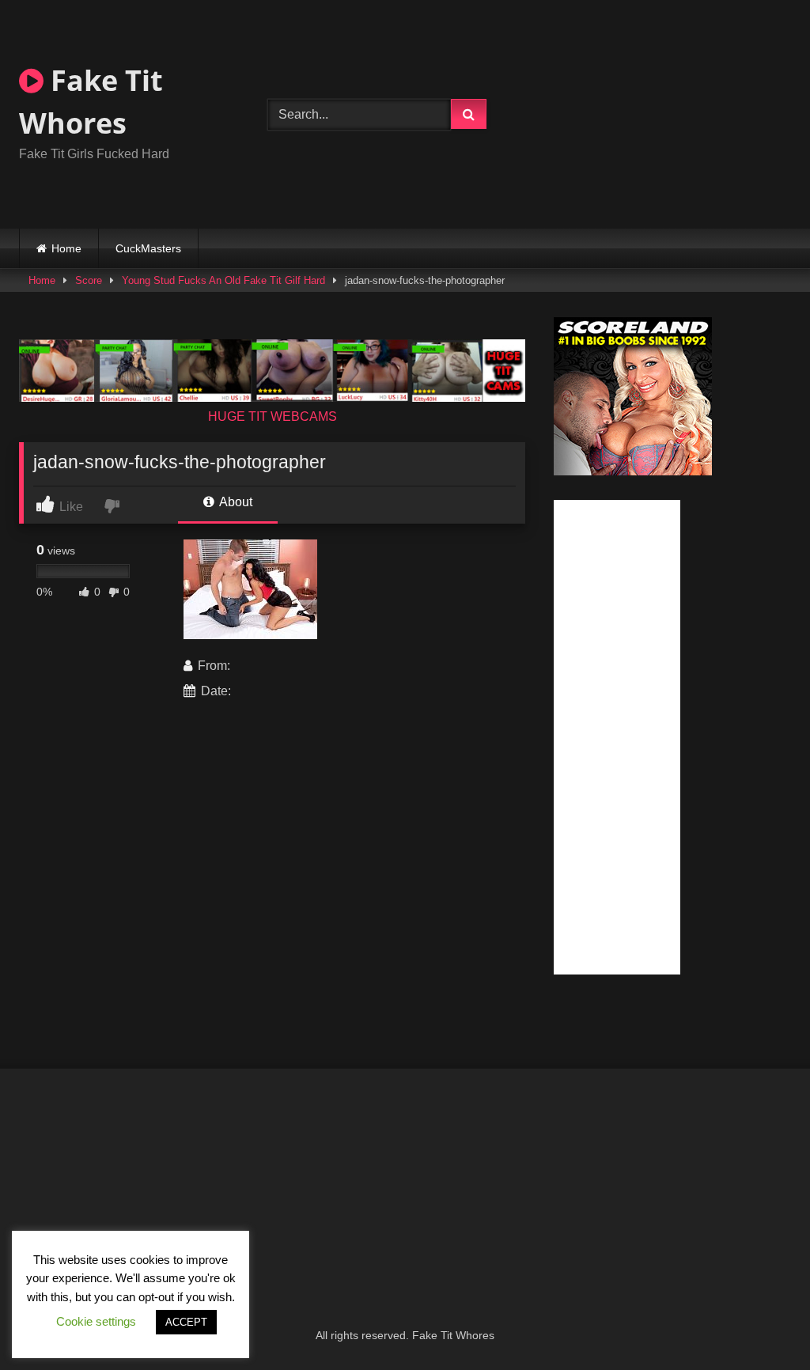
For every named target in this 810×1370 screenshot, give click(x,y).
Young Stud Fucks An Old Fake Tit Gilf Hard (223, 280)
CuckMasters (148, 248)
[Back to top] (761, 1323)
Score (88, 280)
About (234, 502)
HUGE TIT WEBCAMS (272, 416)
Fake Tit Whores (91, 101)
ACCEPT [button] (186, 1322)
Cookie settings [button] (96, 1321)
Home (66, 248)
